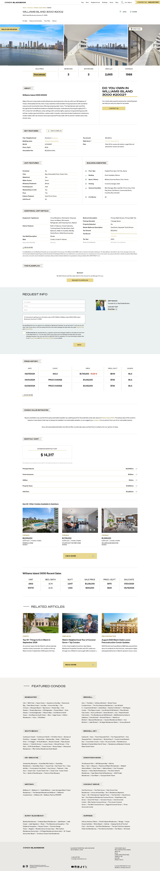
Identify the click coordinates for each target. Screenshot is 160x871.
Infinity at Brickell (100, 703)
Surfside (88, 816)
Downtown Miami (92, 758)
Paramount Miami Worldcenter (108, 766)
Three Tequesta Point (101, 737)
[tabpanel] (80, 381)
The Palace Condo (93, 710)
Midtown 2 (26, 790)
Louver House (47, 744)
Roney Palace (57, 746)
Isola (101, 742)
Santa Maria (101, 708)
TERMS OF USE (118, 856)
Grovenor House (105, 800)
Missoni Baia (47, 713)
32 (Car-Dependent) (112, 141)
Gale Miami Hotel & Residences (101, 773)
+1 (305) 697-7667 (75, 857)
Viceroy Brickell (124, 722)
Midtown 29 (37, 795)
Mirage (120, 821)
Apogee (33, 739)
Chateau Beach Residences (46, 821)
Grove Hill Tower (93, 800)
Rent (87, 2)
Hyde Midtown (44, 790)
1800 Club (30, 703)
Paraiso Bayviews (35, 710)
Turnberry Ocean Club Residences (47, 833)
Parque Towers (42, 826)
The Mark (89, 703)
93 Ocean (126, 829)
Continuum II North (43, 737)
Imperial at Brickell (90, 708)
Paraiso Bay (55, 708)
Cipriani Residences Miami (112, 720)
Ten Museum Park (88, 763)
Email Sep (111, 309)
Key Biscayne (31, 758)
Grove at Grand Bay (97, 792)
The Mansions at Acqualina (54, 824)
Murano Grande (53, 742)
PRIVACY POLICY (119, 859)
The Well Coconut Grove (95, 804)
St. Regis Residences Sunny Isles (50, 831)
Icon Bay (43, 705)
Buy (82, 2)
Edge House (56, 715)
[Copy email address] (116, 309)
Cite (24, 703)
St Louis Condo (109, 742)
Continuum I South (29, 737)
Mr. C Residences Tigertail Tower (98, 795)
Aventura (55, 138)
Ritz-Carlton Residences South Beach (44, 749)
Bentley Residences (29, 821)
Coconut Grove (91, 784)
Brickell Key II (108, 739)
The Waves (118, 829)
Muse (42, 824)
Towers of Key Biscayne (51, 773)
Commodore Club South (37, 768)
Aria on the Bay (52, 705)
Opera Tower (40, 703)
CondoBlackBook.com (28, 252)
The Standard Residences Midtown (43, 792)
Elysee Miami (58, 710)
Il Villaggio (31, 742)
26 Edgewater (47, 710)
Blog (117, 2)
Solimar (106, 824)
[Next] (157, 45)
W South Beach (41, 742)
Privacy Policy (28, 329)
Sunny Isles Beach (34, 816)
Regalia (31, 829)
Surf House (90, 826)
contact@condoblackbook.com (78, 859)
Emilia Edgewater (35, 713)
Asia (91, 737)
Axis (83, 703)
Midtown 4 (35, 790)
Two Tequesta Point (117, 737)
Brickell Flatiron (105, 717)
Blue (49, 715)
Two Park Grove (99, 790)
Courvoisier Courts (92, 742)
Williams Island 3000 (52, 141)
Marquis (93, 766)
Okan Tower (96, 768)
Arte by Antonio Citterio (89, 821)
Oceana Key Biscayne (30, 763)
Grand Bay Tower (37, 766)
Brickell (88, 697)
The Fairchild (115, 795)
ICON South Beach (33, 746)
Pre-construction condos (123, 849)
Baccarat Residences (95, 720)
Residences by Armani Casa (44, 829)
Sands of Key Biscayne (34, 773)
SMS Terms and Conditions (47, 338)
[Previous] (3, 45)
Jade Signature (33, 824)
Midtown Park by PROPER (52, 795)
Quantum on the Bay (53, 703)
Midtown (29, 784)
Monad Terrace (58, 744)
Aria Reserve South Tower (37, 715)
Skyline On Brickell (114, 708)
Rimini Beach (97, 824)
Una (115, 713)
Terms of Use (80, 327)
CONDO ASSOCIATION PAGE (122, 854)
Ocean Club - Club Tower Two (55, 766)
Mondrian (41, 739)
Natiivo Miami (106, 768)
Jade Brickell (93, 722)
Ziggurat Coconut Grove (113, 804)
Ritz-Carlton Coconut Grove (96, 802)
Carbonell (85, 737)
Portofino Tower (56, 737)
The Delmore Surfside (105, 829)
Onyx (33, 717)
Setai (57, 739)
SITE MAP (117, 858)
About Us (117, 851)
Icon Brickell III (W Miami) (109, 710)
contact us (96, 420)
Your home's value (120, 848)
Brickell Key (90, 731)
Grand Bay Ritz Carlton (46, 763)
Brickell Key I (97, 739)
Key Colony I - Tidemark (54, 768)
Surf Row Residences (102, 826)
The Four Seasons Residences (102, 705)
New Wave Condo (32, 705)
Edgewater (31, 697)
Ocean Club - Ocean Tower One (38, 771)
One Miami (94, 775)
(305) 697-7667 (113, 307)
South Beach (31, 731)
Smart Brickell (107, 713)
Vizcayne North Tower (107, 775)
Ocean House (46, 746)
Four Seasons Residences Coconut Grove (99, 797)
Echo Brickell (93, 717)
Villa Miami (41, 717)
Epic (87, 766)
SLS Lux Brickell (96, 713)
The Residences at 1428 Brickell (101, 715)
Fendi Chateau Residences (107, 821)
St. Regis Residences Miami (108, 722)
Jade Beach (61, 821)
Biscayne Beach (35, 708)
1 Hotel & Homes (35, 744)
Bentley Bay (49, 739)
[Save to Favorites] (55, 530)
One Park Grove (87, 790)
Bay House (46, 708)
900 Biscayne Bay (100, 763)
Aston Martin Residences (97, 771)
